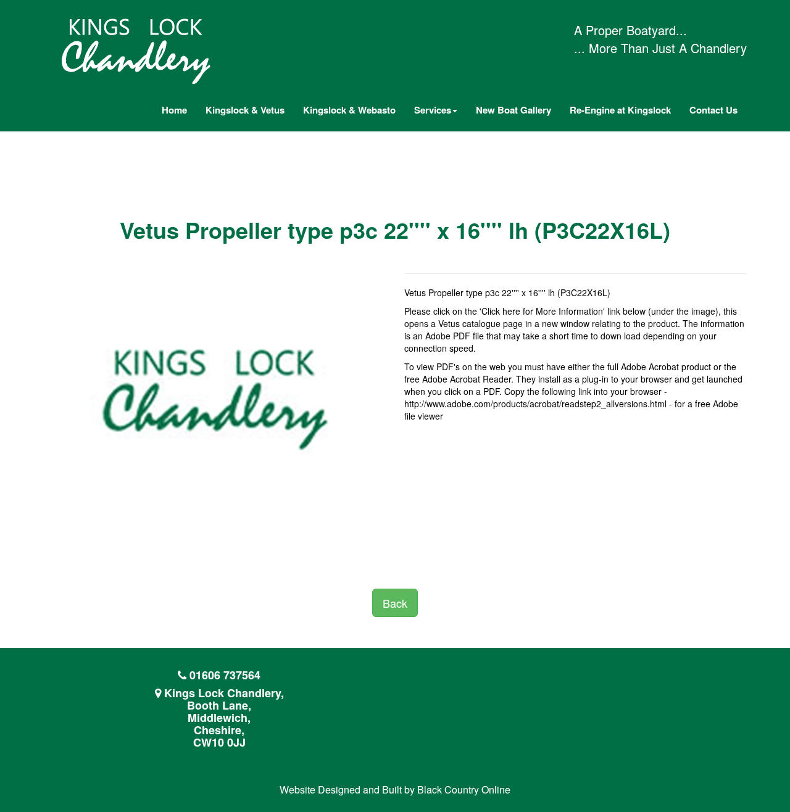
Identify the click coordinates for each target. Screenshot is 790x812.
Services (432, 110)
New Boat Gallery (513, 110)
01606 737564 (224, 675)
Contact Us (713, 110)
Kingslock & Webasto (349, 110)
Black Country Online (463, 789)
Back (395, 603)
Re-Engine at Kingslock (620, 110)
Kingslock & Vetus (245, 110)
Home (174, 110)
